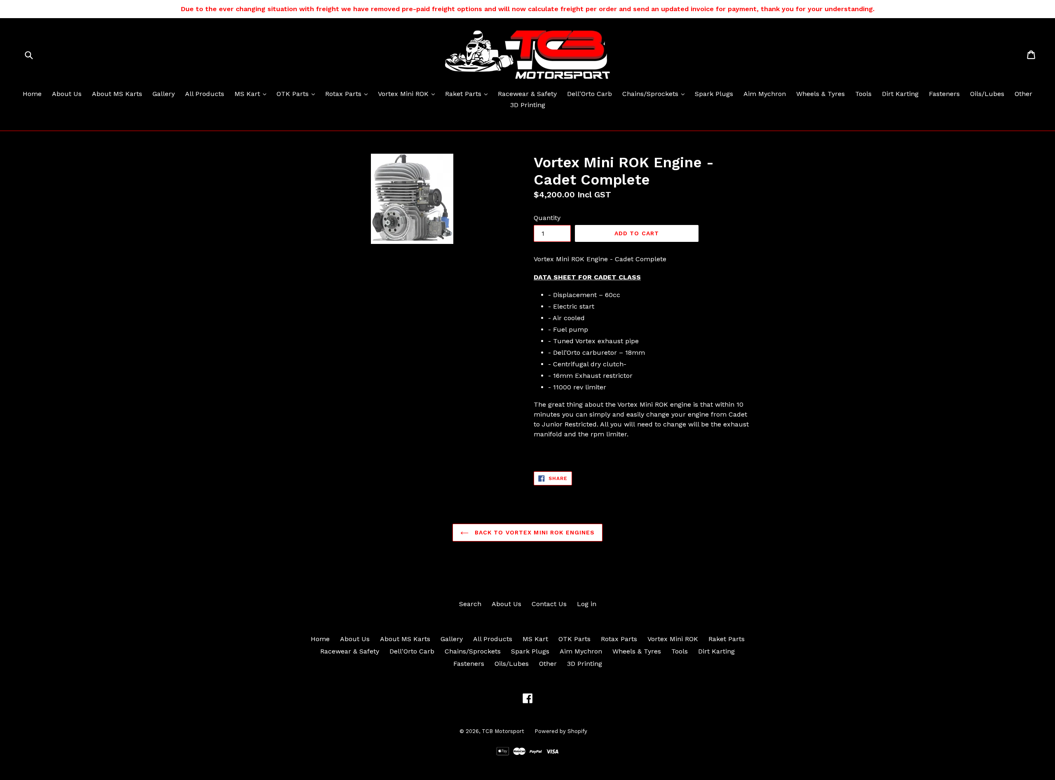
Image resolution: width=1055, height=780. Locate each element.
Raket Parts (468, 93)
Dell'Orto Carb (589, 94)
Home (32, 94)
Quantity (547, 218)
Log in (586, 604)
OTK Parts (298, 93)
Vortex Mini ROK (408, 93)
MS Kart (252, 93)
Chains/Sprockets (655, 93)
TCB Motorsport (503, 731)
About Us (67, 94)
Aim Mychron (764, 94)
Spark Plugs (714, 94)
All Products (204, 94)
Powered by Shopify (561, 731)
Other (1023, 94)
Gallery (163, 94)
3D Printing (527, 105)
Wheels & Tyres (820, 94)
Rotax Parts (348, 93)
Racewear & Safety (527, 94)
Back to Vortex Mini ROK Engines (534, 532)
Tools (863, 94)
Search (470, 604)
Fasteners (944, 94)
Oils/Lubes (987, 94)
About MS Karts (117, 94)
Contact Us (549, 604)
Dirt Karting (900, 94)
